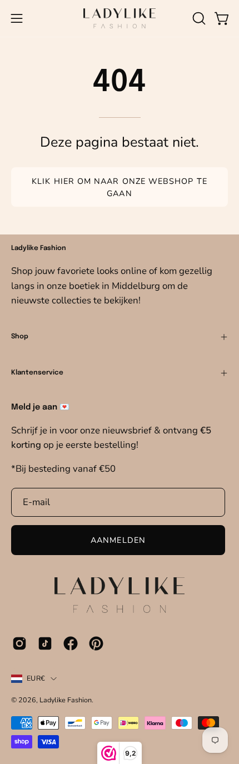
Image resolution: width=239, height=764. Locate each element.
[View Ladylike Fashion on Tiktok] (45, 643)
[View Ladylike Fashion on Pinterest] (96, 643)
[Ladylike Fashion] (119, 18)
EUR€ (36, 678)
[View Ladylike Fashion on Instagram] (19, 643)
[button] (198, 18)
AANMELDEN (118, 540)
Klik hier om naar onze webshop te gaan (119, 187)
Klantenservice (37, 372)
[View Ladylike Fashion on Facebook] (70, 643)
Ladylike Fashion (65, 700)
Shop (19, 336)
